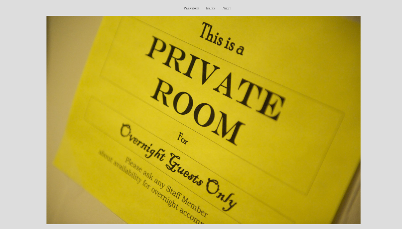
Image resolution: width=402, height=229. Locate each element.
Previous (191, 7)
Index (210, 7)
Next (226, 7)
